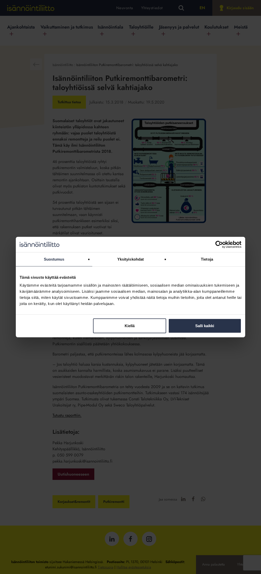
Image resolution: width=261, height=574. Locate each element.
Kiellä (130, 326)
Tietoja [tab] (207, 259)
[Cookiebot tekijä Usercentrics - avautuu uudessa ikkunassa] (219, 244)
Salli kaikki (204, 326)
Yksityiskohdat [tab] (130, 259)
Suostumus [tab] (54, 259)
